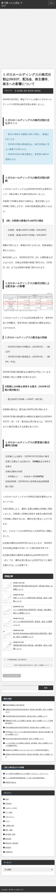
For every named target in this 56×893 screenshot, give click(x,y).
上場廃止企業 (9, 825)
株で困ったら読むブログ (11, 4)
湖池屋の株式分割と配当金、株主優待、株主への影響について (32, 647)
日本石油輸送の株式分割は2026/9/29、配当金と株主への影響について (27, 727)
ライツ (7, 821)
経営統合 (8, 847)
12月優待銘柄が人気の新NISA (16, 659)
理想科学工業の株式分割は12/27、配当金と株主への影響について (33, 587)
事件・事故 (9, 830)
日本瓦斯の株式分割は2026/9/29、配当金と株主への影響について (26, 716)
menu (51, 3)
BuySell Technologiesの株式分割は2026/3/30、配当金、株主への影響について (32, 635)
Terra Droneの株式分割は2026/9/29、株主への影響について (24, 738)
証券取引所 (9, 852)
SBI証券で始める (10, 782)
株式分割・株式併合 (34, 90)
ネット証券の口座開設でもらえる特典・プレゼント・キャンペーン (26, 773)
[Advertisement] (28, 39)
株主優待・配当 (22, 90)
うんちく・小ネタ (11, 808)
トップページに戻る (11, 675)
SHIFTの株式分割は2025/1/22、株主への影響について (31, 665)
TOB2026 (8, 803)
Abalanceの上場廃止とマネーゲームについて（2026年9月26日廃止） (27, 750)
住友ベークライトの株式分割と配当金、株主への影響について (32, 599)
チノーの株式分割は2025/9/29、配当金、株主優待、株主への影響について (33, 611)
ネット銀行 (9, 812)
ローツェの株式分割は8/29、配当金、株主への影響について (32, 623)
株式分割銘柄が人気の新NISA (14, 705)
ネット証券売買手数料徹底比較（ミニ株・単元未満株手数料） (25, 778)
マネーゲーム (9, 817)
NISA (7, 799)
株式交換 (8, 839)
